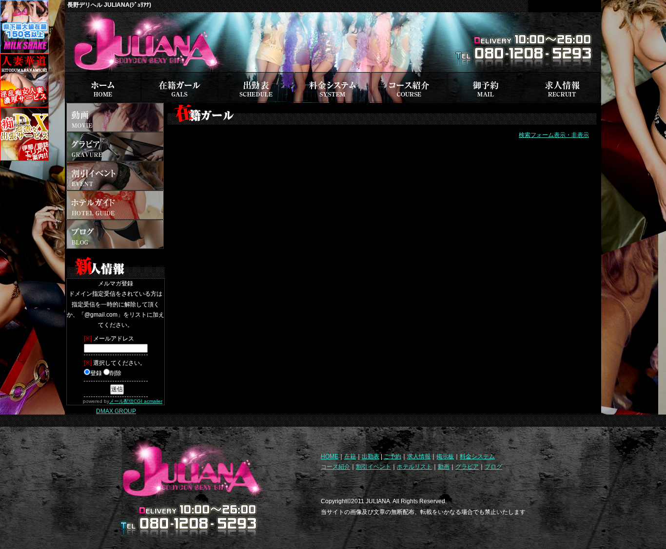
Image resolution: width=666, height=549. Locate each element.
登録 (96, 373)
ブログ (493, 466)
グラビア (467, 466)
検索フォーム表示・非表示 (554, 135)
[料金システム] (332, 75)
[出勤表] (256, 75)
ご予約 (392, 456)
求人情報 (419, 456)
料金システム (477, 456)
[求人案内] (562, 75)
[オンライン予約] (486, 75)
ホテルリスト (414, 466)
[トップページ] (103, 75)
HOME (329, 456)
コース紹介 (335, 466)
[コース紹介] (409, 75)
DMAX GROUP (116, 411)
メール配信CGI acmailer (135, 401)
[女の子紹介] (179, 75)
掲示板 (445, 456)
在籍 (350, 456)
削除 (115, 373)
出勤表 (370, 456)
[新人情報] (116, 252)
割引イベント (373, 466)
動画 (444, 466)
